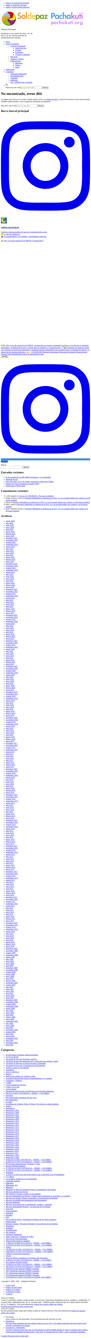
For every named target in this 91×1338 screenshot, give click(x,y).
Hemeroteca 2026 (12, 1158)
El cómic (9, 1102)
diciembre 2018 (11, 718)
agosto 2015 (10, 803)
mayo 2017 (10, 758)
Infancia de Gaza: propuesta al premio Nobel (22, 484)
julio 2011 (9, 908)
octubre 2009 (11, 953)
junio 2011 (10, 910)
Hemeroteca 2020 (12, 1143)
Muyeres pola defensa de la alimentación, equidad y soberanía (29, 1205)
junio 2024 (10, 577)
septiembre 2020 (12, 673)
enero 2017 (10, 767)
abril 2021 (9, 658)
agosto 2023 (10, 598)
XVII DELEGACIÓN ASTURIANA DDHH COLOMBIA (28, 1277)
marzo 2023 (10, 609)
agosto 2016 (10, 778)
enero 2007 (10, 998)
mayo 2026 (10, 527)
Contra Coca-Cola (12, 1087)
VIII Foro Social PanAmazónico (18, 1254)
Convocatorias (11, 1089)
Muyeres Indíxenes (13, 1202)
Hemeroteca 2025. (12, 1155)
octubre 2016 (11, 773)
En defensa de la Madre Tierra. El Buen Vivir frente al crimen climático (32, 1104)
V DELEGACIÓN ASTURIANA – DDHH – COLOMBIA (28, 1243)
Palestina (9, 1215)
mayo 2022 (10, 630)
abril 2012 (9, 889)
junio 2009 (10, 961)
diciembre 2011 (11, 897)
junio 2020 (10, 679)
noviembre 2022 (12, 617)
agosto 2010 (10, 931)
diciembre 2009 (11, 949)
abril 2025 (9, 555)
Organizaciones (11, 1211)
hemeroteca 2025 (12, 1153)
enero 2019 (10, 716)
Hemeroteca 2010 (12, 1121)
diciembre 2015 (11, 795)
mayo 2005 (10, 1026)
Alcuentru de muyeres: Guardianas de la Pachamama (25, 1066)
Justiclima (9, 1172)
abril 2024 (9, 581)
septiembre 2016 (12, 775)
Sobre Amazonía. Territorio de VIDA (20, 1237)
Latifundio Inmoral (13, 1181)
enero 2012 (10, 895)
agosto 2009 (10, 957)
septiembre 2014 (12, 827)
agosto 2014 (10, 829)
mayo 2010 (10, 938)
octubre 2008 (11, 972)
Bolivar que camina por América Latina (20, 1076)
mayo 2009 (10, 964)
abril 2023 (9, 607)
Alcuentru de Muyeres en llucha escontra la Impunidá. (26, 1063)
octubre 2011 (10, 902)
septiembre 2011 (12, 904)
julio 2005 (9, 1023)
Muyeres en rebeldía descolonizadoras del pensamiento (26, 1200)
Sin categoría (10, 1232)
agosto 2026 (10, 521)
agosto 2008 (10, 974)
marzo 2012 (10, 891)
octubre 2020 (11, 671)
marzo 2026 (10, 532)
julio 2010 (9, 934)
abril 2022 (9, 632)
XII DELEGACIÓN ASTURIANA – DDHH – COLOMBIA (29, 1267)
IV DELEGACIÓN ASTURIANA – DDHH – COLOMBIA (29, 1168)
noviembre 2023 (12, 592)
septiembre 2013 (12, 852)
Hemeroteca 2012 (12, 1125)
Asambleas (10, 1070)
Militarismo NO (12, 1185)
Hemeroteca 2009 (12, 1119)
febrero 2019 (10, 713)
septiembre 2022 (12, 621)
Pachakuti (9, 1213)
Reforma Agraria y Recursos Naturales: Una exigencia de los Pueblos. (32, 1224)
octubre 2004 (11, 1032)
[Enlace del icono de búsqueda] (7, 85)
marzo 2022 (10, 634)
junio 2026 (10, 525)
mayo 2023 (10, 604)
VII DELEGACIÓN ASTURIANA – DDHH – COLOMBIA (29, 1249)
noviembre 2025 (12, 540)
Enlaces (8, 1106)
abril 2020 (9, 683)
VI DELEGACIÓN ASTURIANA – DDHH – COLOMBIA (29, 1245)
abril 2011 (9, 914)
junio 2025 (10, 551)
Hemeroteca (10, 1108)
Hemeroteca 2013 (12, 1128)
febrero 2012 (10, 893)
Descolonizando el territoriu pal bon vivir (21, 1098)
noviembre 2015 (12, 797)
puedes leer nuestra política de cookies (48, 1304)
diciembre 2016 (11, 769)
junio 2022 (10, 628)
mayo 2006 (10, 1013)
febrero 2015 (10, 816)
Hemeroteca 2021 (12, 1145)
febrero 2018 (10, 739)
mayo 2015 (10, 810)
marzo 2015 (10, 814)
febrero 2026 (10, 534)
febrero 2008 (10, 981)
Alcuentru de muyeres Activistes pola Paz (21, 1059)
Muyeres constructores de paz (17, 1192)
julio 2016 (9, 780)
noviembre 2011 (12, 899)
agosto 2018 (10, 726)
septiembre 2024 (12, 570)
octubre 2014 (11, 825)
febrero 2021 (10, 662)
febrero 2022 (10, 636)
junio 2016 (10, 782)
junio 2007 (10, 989)
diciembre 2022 (11, 615)
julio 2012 (9, 882)
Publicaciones (11, 1222)
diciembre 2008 (11, 968)
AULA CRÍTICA (12, 1072)
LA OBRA (10, 1177)
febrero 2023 (10, 611)
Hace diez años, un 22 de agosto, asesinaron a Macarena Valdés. (30, 482)
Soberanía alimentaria (14, 1234)
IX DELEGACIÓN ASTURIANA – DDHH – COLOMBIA (29, 1170)
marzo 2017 (10, 763)
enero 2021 (10, 664)
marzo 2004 (10, 1036)
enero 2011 (10, 921)
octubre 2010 (11, 927)
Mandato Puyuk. (12, 479)
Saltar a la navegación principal (17, 3)
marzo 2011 (10, 917)
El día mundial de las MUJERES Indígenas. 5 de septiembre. (28, 477)
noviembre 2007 (12, 983)
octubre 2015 (11, 799)
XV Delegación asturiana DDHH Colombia (22, 1273)
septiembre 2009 (12, 955)
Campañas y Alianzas (14, 1081)
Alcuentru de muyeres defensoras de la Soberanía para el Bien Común (32, 1061)
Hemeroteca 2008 (12, 1117)
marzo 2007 (10, 996)
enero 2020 (10, 690)
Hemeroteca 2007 (12, 1115)
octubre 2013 (11, 850)
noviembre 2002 (12, 1043)
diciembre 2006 (11, 1000)
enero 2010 (10, 946)
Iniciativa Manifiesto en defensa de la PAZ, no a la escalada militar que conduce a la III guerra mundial (51, 502)
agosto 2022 (10, 624)
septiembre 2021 (12, 647)
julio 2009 (9, 959)
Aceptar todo (28, 1306)
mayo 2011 (10, 912)
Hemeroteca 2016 (12, 1134)
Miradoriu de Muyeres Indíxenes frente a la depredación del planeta (31, 1190)
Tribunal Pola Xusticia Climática (18, 1241)
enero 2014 (10, 844)
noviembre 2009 (12, 951)
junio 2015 (10, 807)
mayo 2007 (10, 991)
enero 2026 (10, 536)
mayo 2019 (10, 707)
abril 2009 (9, 966)
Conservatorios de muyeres (16, 1085)
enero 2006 (10, 1019)
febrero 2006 (10, 1017)
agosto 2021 (10, 649)
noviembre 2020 (12, 669)
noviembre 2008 (12, 970)
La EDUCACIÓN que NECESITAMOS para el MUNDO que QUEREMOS (35, 1175)
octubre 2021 (11, 645)
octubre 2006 (11, 1004)
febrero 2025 (10, 559)
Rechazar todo (17, 1306)
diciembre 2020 (11, 666)
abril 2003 (9, 1041)
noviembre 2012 (12, 874)
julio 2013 (9, 857)
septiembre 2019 (12, 698)
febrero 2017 (10, 765)
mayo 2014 (10, 835)
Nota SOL (10, 1209)
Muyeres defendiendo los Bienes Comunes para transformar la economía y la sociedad (38, 1196)
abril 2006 (9, 1015)
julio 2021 (9, 651)
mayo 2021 (10, 656)
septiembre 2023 (12, 596)
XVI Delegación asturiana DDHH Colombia (22, 1275)
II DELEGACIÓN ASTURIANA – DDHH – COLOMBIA (28, 1160)
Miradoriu (9, 1187)
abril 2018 (9, 735)
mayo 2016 (10, 784)
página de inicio (52, 99)
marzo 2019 (10, 711)
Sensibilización (11, 1230)
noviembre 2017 (12, 745)
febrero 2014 (10, 842)
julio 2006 (9, 1011)
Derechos (9, 1096)
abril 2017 (9, 760)
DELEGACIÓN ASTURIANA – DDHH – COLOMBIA (28, 1093)
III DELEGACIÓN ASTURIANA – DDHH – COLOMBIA (29, 1162)
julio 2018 (9, 728)
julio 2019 (9, 703)
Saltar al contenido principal (16, 5)
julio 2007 (9, 987)
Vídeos (8, 1247)
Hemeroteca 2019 (12, 1140)
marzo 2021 (10, 660)
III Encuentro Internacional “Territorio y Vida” (23, 1164)
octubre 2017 (11, 748)
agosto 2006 (10, 1008)
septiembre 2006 (12, 1006)
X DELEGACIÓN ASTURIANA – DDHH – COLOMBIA (28, 1260)
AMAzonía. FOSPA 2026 (15, 486)
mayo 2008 (10, 976)
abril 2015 (9, 812)
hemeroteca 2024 (12, 1151)
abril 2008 (9, 979)
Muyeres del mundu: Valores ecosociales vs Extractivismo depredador (32, 1198)
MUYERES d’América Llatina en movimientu (23, 1194)
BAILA (9, 1074)
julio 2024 (9, 574)
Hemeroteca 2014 (12, 1130)
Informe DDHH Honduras (16, 1166)
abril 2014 (9, 837)
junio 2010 (10, 936)
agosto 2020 (10, 675)
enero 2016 (10, 793)
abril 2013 (9, 863)
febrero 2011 (10, 919)
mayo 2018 (10, 733)
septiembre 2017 (12, 750)
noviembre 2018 (12, 720)
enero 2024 (10, 587)
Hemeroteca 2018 (12, 1138)
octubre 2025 (11, 542)
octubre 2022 (11, 619)
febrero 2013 (10, 867)
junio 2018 (10, 731)
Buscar (3, 465)
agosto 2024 (10, 572)
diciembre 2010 (11, 923)
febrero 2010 (10, 944)
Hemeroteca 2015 (12, 1132)
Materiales (9, 1183)
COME (8, 1083)
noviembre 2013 (12, 848)
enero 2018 (10, 741)
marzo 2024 (10, 583)
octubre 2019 (11, 696)
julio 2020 (9, 677)
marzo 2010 (10, 942)
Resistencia (10, 1226)
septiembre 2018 (12, 724)
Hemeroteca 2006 (12, 1113)
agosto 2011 (10, 906)
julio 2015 (9, 805)
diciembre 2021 (11, 641)
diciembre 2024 (11, 564)
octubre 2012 (11, 876)
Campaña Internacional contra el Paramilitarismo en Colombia (29, 1078)
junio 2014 (10, 833)
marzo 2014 (10, 840)
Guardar (4, 1336)
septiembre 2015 (12, 801)
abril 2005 (9, 1028)
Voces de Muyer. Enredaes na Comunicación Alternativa (27, 1258)
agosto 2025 (10, 547)
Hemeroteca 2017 (12, 1136)
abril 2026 (9, 530)
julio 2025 (9, 549)
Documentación (12, 1100)
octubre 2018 (11, 722)
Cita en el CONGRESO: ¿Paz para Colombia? (36, 496)
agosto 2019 (10, 701)
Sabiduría (9, 1228)
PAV (7, 1217)
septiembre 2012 (12, 878)
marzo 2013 (10, 865)
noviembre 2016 (12, 771)
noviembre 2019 (12, 694)
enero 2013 (10, 869)
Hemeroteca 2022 (12, 1147)
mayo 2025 (10, 553)
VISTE (8, 1256)
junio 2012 (10, 884)
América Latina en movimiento (17, 1068)
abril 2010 (9, 940)
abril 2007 (9, 993)
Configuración (6, 1306)
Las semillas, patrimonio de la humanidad (21, 1179)
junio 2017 (10, 756)
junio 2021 (10, 654)
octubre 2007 (11, 985)
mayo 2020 (10, 681)
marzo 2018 (10, 737)
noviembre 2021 (12, 643)
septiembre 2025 (12, 545)
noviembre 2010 (12, 925)
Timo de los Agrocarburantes (16, 1239)
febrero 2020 (10, 688)
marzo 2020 (10, 686)
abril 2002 (9, 1045)
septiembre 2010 (12, 929)
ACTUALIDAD (12, 1057)
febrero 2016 (10, 790)
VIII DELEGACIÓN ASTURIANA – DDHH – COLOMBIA (29, 1252)
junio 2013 (10, 859)
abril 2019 (9, 709)
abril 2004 (9, 1034)
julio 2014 (9, 831)
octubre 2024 (11, 568)
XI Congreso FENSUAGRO (17, 1262)
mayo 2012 (10, 887)
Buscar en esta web (13, 87)
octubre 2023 (11, 594)
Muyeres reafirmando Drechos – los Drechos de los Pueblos (28, 1207)
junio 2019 (10, 705)
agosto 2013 (10, 855)
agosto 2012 (10, 880)
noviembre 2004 (12, 1030)
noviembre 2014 (12, 822)
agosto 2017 (10, 752)
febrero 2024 (10, 585)
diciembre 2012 (11, 872)
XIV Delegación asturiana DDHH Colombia (22, 1271)
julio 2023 (9, 600)
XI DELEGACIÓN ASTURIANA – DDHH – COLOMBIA (29, 1264)
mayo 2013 (10, 861)
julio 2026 (9, 523)
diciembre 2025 (11, 538)
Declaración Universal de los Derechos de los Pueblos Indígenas (30, 1091)
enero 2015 (10, 818)
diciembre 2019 (11, 692)
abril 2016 (9, 786)
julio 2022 (9, 626)
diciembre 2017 (11, 743)
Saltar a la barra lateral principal (17, 7)
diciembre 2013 (11, 846)
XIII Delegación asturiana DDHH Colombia (22, 1269)
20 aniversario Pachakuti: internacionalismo (22, 1055)
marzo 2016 (10, 788)
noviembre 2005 (12, 1021)
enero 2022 (10, 639)
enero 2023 (10, 613)
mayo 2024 (10, 579)
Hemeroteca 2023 (12, 1149)
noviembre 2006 (12, 1002)
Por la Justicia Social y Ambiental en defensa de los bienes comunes (31, 1220)
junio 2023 (10, 602)
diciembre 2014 (11, 820)
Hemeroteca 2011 (12, 1123)
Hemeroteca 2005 (12, 1110)
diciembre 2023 (11, 589)
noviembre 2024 (12, 566)
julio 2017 (9, 754)
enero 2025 (10, 562)
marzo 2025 (10, 557)
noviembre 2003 (12, 1038)
